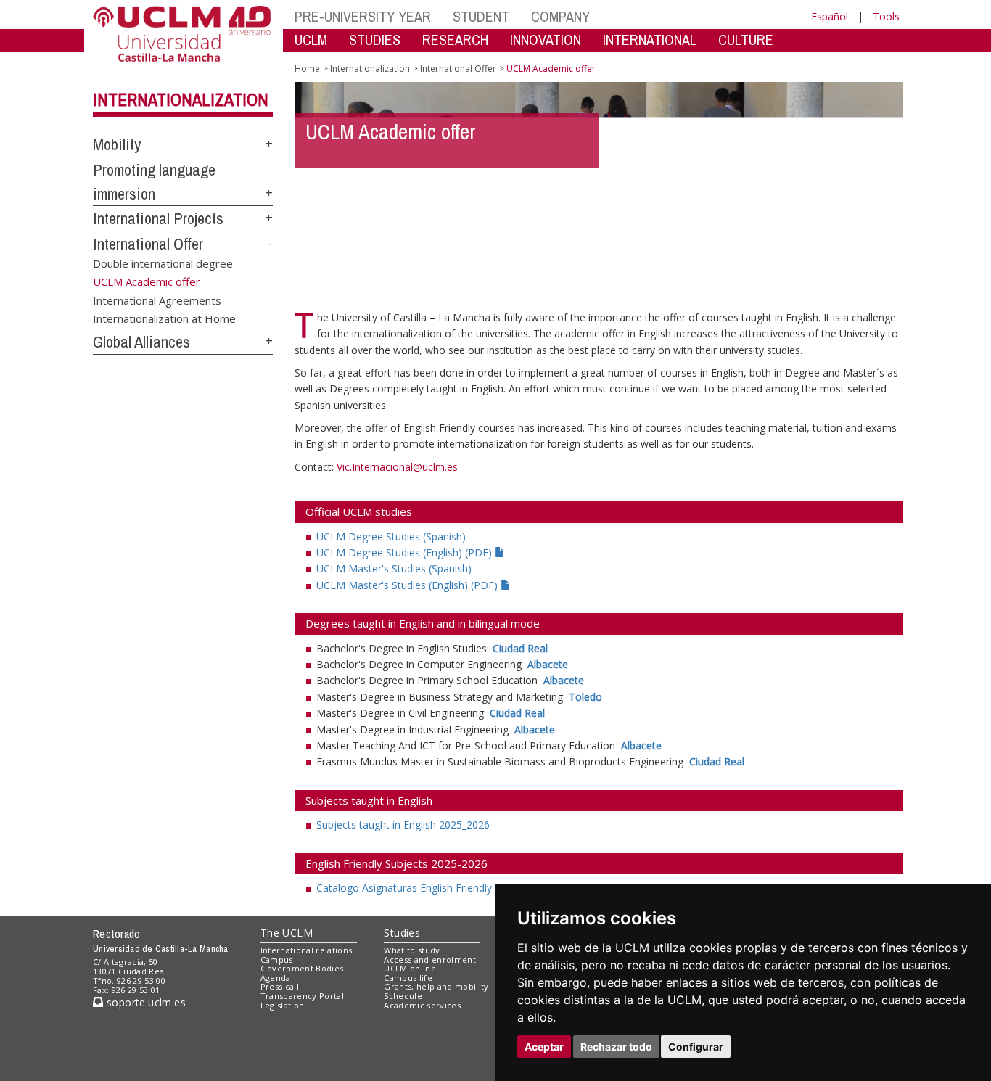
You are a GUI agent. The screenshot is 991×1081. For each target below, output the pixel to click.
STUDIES (374, 39)
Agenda (275, 977)
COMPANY (560, 16)
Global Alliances (141, 342)
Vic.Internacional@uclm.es (397, 467)
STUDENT (481, 16)
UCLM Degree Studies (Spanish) (391, 536)
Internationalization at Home (164, 318)
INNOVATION (545, 39)
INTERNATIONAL (649, 39)
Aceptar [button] (544, 1046)
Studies (402, 933)
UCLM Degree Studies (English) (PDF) (405, 552)
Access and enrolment (430, 959)
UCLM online (410, 968)
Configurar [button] (695, 1046)
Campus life (408, 977)
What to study (412, 950)
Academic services (422, 1005)
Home (307, 68)
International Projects (158, 218)
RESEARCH (455, 39)
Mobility (117, 144)
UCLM (311, 39)
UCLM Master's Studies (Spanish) (394, 568)
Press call (279, 986)
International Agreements (157, 299)
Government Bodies (302, 968)
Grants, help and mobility (436, 986)
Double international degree (163, 263)
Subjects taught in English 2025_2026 (403, 824)
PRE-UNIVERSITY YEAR (363, 16)
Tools (886, 16)
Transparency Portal (302, 995)
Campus (276, 959)
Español (829, 16)
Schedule (403, 995)
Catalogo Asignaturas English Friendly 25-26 (419, 888)
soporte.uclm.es (144, 1002)
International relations (306, 950)
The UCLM (286, 933)
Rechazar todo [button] (616, 1046)
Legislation (282, 1005)
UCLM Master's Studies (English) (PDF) (408, 585)
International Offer (148, 244)
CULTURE (745, 39)
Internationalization (180, 99)
